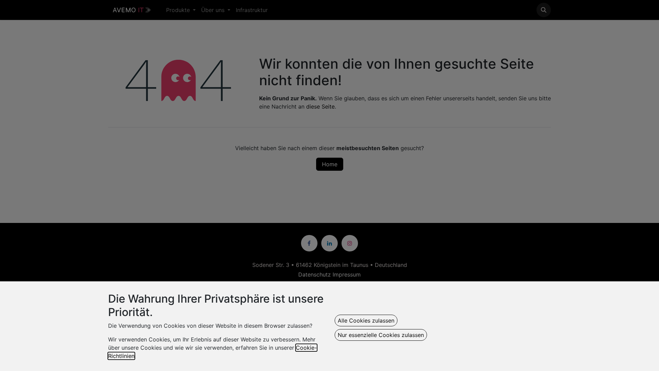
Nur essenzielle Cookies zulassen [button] (381, 334)
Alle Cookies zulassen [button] (366, 320)
